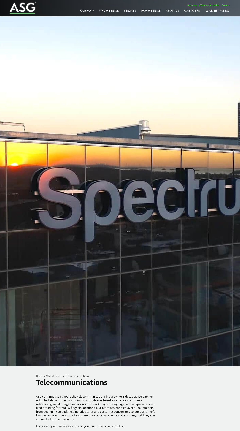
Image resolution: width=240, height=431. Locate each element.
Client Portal (219, 10)
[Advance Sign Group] (22, 8)
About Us (172, 10)
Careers (225, 5)
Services (130, 10)
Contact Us (192, 10)
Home (39, 376)
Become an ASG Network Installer (203, 5)
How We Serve (151, 10)
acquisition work (88, 404)
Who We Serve (109, 10)
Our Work (87, 10)
